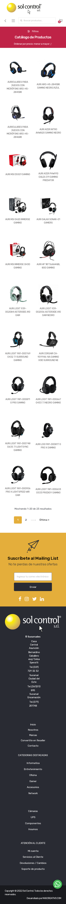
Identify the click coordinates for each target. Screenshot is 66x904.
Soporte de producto (33, 869)
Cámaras (33, 811)
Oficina (33, 775)
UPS (33, 817)
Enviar (33, 587)
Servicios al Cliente (33, 856)
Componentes (33, 823)
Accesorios (33, 787)
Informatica (33, 763)
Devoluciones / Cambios (33, 863)
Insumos (33, 829)
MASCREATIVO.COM (52, 898)
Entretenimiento (33, 769)
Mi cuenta (33, 851)
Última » (44, 519)
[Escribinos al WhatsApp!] (57, 885)
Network (33, 793)
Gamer (33, 781)
